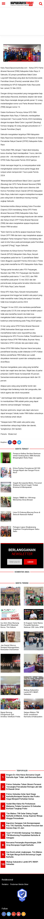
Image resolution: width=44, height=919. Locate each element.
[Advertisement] (22, 17)
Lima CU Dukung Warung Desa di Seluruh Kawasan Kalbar (26, 513)
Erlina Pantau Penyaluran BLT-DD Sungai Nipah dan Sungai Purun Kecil (26, 470)
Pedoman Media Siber (19, 884)
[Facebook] (10, 442)
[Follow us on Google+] (14, 914)
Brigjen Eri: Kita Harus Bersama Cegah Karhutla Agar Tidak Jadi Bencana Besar (24, 776)
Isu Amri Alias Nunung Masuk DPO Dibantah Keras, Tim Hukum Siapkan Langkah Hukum (10, 627)
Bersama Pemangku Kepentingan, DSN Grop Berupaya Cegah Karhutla (23, 843)
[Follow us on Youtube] (19, 914)
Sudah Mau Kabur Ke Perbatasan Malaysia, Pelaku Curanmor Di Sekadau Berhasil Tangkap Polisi (23, 806)
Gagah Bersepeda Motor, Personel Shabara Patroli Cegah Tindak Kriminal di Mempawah (27, 485)
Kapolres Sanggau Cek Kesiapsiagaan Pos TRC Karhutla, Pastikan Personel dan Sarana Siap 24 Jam (24, 825)
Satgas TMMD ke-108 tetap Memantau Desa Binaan (24, 499)
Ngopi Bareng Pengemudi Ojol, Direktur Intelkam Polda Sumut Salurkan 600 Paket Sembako (10, 716)
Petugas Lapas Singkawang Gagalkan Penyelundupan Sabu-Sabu (26, 529)
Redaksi (5, 884)
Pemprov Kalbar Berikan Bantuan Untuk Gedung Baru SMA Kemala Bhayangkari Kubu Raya (27, 455)
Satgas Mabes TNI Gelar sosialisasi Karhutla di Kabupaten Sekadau (33, 715)
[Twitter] (19, 442)
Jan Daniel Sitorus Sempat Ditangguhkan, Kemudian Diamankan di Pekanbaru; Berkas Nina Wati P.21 (10, 649)
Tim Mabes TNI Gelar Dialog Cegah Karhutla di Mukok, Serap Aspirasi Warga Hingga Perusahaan (24, 815)
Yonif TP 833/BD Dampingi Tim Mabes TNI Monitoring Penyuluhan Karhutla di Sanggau (23, 835)
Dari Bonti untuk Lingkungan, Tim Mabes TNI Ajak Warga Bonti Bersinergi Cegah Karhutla (24, 854)
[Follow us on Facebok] (4, 914)
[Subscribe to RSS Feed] (23, 914)
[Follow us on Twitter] (9, 914)
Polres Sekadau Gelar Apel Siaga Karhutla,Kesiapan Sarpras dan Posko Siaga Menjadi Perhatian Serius (23, 796)
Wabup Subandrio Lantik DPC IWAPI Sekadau (31, 692)
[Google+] (14, 442)
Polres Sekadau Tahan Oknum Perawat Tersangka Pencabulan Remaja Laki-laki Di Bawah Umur (24, 786)
